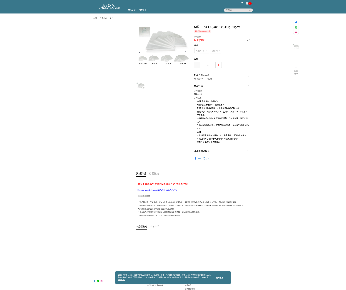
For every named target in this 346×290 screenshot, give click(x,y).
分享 (199, 158)
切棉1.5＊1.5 (201, 51)
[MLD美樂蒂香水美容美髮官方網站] (108, 7)
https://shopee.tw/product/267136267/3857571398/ (157, 190)
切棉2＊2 (216, 51)
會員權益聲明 (190, 289)
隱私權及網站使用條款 (155, 285)
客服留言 (188, 285)
